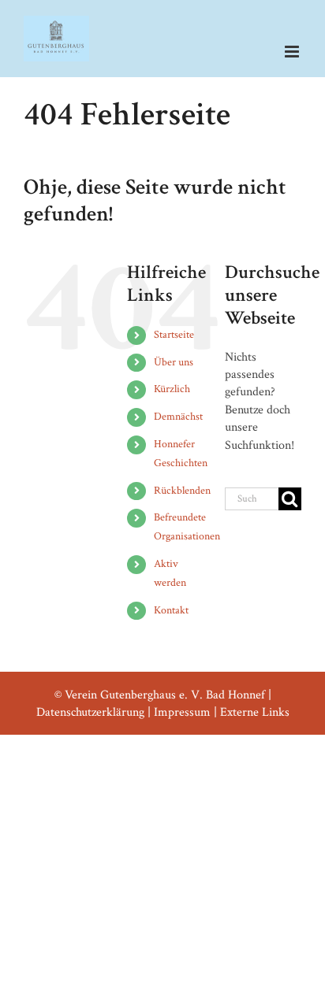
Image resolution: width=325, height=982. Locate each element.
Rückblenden (182, 491)
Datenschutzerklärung (90, 712)
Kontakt (171, 610)
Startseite (174, 335)
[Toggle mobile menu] (293, 51)
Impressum (182, 712)
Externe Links (255, 712)
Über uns (173, 362)
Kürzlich (172, 389)
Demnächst (178, 416)
